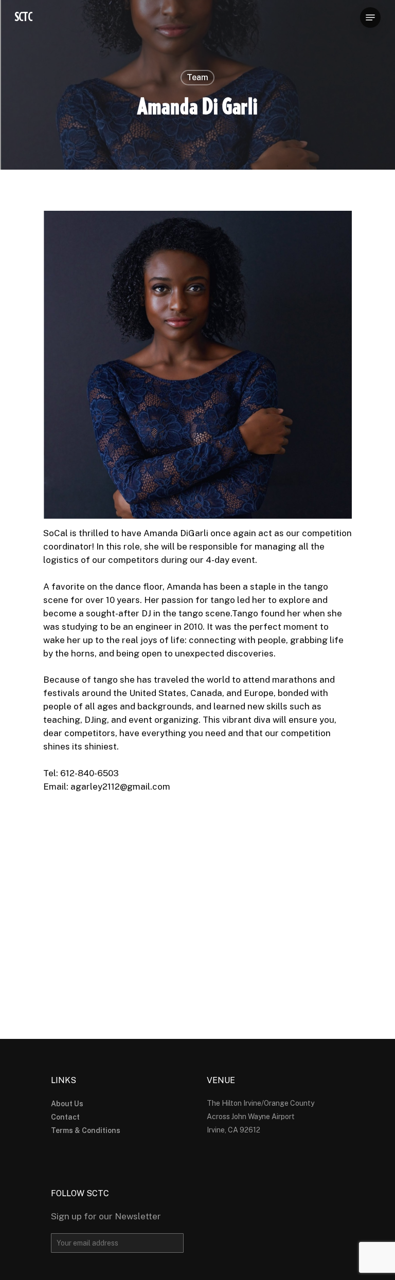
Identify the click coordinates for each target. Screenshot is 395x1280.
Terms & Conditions (85, 1130)
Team (197, 77)
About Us (67, 1104)
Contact (65, 1117)
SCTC (23, 17)
